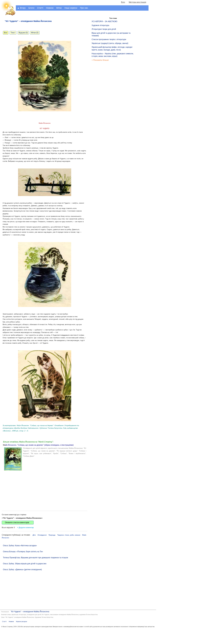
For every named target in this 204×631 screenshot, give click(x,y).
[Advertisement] (44, 488)
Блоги (31, 8)
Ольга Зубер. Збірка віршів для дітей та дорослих (24, 564)
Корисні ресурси (21, 621)
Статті (40, 8)
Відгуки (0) (23, 33)
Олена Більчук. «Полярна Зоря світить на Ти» (23, 552)
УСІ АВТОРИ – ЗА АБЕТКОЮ (104, 21)
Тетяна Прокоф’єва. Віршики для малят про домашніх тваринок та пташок (35, 558)
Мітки (59, 8)
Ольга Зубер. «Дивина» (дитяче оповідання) (22, 570)
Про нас (84, 8)
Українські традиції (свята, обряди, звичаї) (110, 43)
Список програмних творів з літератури (109, 39)
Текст (13, 33)
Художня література (100, 25)
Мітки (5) (34, 33)
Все (5, 33)
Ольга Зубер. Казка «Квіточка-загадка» (20, 546)
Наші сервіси (70, 8)
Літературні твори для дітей (104, 29)
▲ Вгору (21, 8)
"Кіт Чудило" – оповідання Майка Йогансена (30, 612)
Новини (49, 8)
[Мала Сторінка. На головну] (8, 15)
